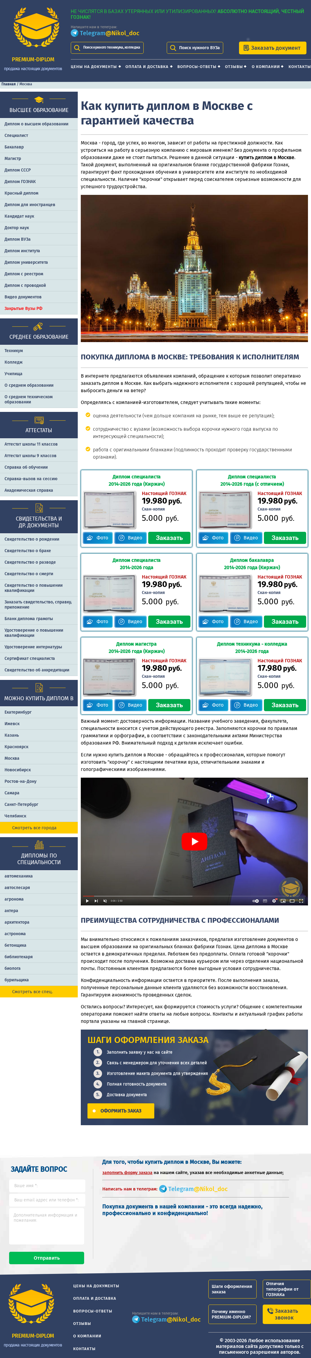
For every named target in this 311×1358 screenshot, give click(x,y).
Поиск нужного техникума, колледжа (111, 47)
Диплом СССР (18, 170)
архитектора (17, 922)
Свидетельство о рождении (32, 539)
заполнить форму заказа (127, 1172)
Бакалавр (14, 147)
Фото (102, 538)
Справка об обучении (26, 467)
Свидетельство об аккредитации (37, 670)
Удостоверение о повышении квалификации (34, 633)
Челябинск (15, 816)
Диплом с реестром (24, 274)
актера (11, 910)
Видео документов (23, 297)
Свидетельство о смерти (29, 573)
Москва (12, 758)
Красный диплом (21, 193)
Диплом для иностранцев (30, 204)
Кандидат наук (19, 216)
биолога (13, 968)
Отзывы (234, 66)
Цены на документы (94, 66)
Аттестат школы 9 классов (30, 455)
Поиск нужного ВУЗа (199, 47)
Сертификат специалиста (30, 658)
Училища (13, 373)
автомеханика (19, 876)
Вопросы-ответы (197, 66)
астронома (15, 933)
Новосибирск (18, 769)
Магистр (13, 158)
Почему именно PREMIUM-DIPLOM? (231, 1314)
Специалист (16, 135)
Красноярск (16, 746)
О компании (266, 66)
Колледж (13, 362)
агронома (14, 899)
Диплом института (22, 250)
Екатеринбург (18, 712)
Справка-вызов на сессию (31, 478)
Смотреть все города (34, 827)
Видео (135, 538)
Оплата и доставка (147, 66)
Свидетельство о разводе (30, 562)
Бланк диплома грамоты (29, 618)
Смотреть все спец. (32, 991)
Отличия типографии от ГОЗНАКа (282, 1289)
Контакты (300, 66)
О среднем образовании (29, 385)
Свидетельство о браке (28, 550)
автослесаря (17, 887)
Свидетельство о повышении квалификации (34, 588)
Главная (9, 84)
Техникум (14, 350)
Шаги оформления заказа (232, 1289)
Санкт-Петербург (21, 804)
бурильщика (17, 980)
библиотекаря (19, 956)
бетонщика (15, 945)
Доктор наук (17, 227)
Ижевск (12, 723)
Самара (12, 793)
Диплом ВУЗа (18, 239)
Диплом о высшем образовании (36, 124)
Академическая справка (29, 490)
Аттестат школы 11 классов (31, 444)
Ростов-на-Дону (20, 781)
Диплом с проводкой (25, 285)
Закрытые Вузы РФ (24, 308)
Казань (12, 735)
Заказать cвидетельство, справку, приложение (38, 604)
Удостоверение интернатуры (33, 647)
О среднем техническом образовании (29, 399)
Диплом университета (26, 262)
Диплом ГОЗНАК (20, 181)
